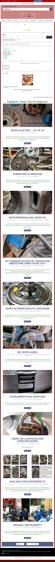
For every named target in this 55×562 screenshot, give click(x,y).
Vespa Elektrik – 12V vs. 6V (27, 130)
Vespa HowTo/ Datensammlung (32, 220)
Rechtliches (33, 20)
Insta (4, 56)
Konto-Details (14, 1)
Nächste (36, 544)
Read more (27, 143)
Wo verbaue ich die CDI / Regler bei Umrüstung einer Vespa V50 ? (27, 262)
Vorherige (19, 544)
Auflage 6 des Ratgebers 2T (27, 481)
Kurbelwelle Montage (27, 174)
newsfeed (26, 354)
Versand (3, 1)
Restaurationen (40, 354)
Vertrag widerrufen (49, 20)
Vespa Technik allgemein (33, 176)
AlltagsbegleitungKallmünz (6, 49)
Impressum (41, 20)
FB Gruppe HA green (7, 54)
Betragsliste (5, 57)
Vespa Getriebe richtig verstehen (27, 308)
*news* (21, 20)
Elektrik (33, 132)
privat (26, 20)
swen (26, 132)
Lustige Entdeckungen (37, 399)
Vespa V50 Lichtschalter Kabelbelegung (27, 440)
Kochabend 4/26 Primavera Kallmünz (10, 86)
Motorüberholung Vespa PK (27, 217)
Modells (3, 20)
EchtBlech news (24, 265)
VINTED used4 (6, 55)
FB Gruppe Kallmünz (7, 53)
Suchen (49, 37)
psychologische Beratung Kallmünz (10, 50)
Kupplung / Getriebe (29, 311)
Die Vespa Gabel (27, 352)
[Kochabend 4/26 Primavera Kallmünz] (27, 79)
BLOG (15, 20)
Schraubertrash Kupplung (27, 396)
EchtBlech (9, 20)
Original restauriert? (27, 525)
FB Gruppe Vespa (6, 51)
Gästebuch (8, 1)
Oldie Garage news (21, 220)
